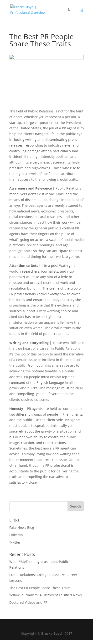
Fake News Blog (21, 527)
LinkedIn (16, 535)
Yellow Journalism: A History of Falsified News (45, 595)
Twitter (15, 542)
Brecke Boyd (51, 633)
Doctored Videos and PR (28, 602)
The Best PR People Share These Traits (40, 588)
